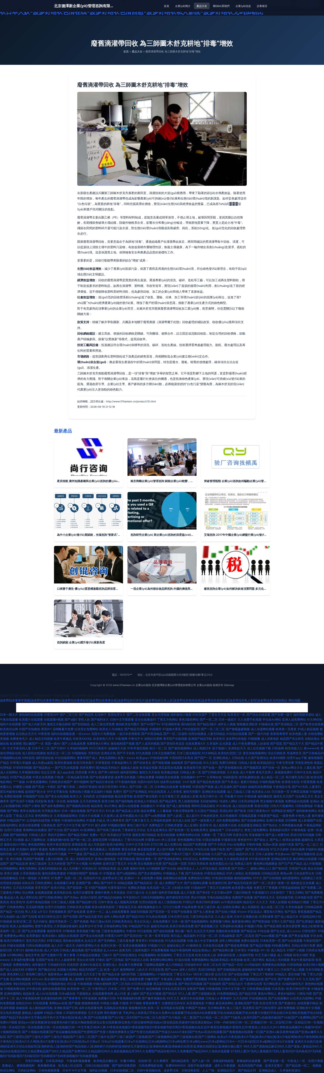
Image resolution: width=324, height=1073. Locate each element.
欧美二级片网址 (254, 960)
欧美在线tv (49, 936)
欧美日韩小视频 (313, 964)
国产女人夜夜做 (203, 912)
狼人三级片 (234, 1008)
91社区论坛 (190, 859)
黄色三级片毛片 (137, 825)
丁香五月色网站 (167, 719)
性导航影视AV (51, 811)
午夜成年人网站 (171, 979)
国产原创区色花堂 (172, 743)
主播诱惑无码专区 (174, 1003)
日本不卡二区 (41, 748)
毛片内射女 (40, 921)
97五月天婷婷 (279, 849)
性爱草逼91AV (117, 887)
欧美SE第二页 (22, 921)
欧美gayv (142, 758)
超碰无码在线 (160, 926)
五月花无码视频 (23, 887)
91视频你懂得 (117, 825)
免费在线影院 (250, 940)
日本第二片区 (117, 989)
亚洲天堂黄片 (274, 1065)
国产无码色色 (194, 873)
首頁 (166, 6)
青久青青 (69, 955)
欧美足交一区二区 (59, 753)
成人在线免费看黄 (117, 912)
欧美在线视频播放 (135, 945)
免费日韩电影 (228, 763)
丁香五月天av (183, 974)
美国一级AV (53, 743)
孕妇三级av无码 (100, 921)
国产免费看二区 (311, 887)
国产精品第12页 (86, 902)
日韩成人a (212, 998)
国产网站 (13, 811)
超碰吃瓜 (308, 840)
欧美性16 (206, 825)
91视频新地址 (57, 984)
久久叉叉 (262, 902)
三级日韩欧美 (242, 892)
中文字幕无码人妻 (19, 748)
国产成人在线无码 (12, 969)
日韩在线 (238, 758)
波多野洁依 (172, 1070)
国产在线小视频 (225, 912)
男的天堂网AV (57, 835)
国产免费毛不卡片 (290, 979)
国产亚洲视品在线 (252, 979)
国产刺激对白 (287, 1003)
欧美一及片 (111, 969)
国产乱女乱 (278, 931)
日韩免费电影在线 (151, 1065)
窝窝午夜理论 (44, 926)
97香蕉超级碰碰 (289, 887)
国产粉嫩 (281, 936)
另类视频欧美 (58, 912)
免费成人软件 (243, 863)
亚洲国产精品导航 (200, 739)
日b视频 (18, 840)
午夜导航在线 (126, 859)
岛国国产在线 (45, 960)
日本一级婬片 (228, 719)
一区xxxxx (83, 734)
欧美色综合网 (9, 729)
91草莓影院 (102, 763)
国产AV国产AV (150, 724)
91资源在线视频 (222, 878)
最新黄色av (55, 974)
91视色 (55, 820)
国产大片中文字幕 (69, 825)
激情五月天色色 (149, 772)
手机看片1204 (233, 796)
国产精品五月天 (93, 854)
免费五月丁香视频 (266, 887)
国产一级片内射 (258, 734)
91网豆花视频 (299, 791)
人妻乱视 (310, 767)
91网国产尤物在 (196, 1008)
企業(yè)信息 (243, 6)
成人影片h (193, 816)
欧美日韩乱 (58, 887)
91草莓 (212, 979)
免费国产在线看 (242, 897)
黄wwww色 (312, 748)
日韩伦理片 (309, 931)
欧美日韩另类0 (108, 787)
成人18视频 (284, 955)
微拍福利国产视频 (123, 743)
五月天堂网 (95, 1013)
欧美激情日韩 (218, 883)
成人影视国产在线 (310, 820)
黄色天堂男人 (265, 772)
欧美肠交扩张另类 (119, 835)
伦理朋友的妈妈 (10, 883)
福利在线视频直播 (63, 734)
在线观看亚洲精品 (250, 825)
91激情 (124, 1003)
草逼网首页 (294, 753)
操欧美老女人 (186, 868)
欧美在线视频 (166, 835)
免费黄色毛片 (19, 739)
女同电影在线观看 (172, 1008)
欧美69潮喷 (278, 758)
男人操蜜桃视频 (188, 801)
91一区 (265, 950)
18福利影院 (230, 777)
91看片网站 (128, 1061)
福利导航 (6, 854)
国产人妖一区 (201, 1061)
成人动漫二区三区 (272, 907)
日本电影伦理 (304, 897)
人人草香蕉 (174, 791)
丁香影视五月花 (126, 907)
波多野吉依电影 (170, 782)
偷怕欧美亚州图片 (128, 724)
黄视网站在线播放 (35, 830)
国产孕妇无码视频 (190, 984)
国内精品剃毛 (180, 1061)
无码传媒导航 (285, 897)
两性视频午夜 (113, 1013)
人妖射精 (263, 743)
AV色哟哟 (95, 863)
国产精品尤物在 (78, 835)
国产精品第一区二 (298, 1065)
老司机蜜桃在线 (249, 777)
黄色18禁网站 (28, 868)
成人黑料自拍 (29, 897)
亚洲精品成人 (268, 1070)
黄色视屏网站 (37, 844)
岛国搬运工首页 (311, 878)
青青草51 (142, 940)
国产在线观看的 (278, 998)
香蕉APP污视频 (56, 854)
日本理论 (241, 950)
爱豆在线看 (129, 849)
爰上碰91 (133, 993)
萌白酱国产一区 (33, 743)
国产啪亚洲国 (273, 926)
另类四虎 (94, 753)
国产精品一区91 (232, 964)
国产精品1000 (135, 916)
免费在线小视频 (79, 791)
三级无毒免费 (126, 940)
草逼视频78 (256, 835)
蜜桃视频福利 (26, 1065)
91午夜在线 (33, 989)
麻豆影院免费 (73, 974)
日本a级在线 (67, 993)
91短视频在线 (258, 998)
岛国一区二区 (73, 878)
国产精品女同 (247, 1070)
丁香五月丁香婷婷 (262, 974)
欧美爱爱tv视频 (242, 887)
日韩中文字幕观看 (122, 719)
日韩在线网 (297, 849)
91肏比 (100, 960)
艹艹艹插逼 (75, 854)
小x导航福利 (252, 964)
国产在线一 (210, 767)
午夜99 (131, 931)
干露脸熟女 (83, 993)
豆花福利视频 (35, 907)
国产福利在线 (193, 763)
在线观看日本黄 (64, 883)
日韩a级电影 (227, 936)
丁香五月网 (224, 835)
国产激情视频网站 (180, 748)
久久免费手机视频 (250, 719)
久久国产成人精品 (223, 854)
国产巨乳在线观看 (67, 767)
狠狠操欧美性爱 (115, 854)
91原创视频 (294, 964)
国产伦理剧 (70, 916)
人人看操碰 (164, 811)
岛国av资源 (270, 844)
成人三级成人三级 (239, 791)
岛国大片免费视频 (103, 734)
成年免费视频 (286, 1008)
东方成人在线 (181, 820)
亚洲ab (315, 801)
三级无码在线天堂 (202, 916)
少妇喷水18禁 (181, 887)
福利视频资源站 (303, 714)
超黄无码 (125, 950)
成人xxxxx (293, 931)
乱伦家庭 (225, 743)
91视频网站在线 (10, 758)
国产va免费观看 (155, 816)
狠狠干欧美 (217, 849)
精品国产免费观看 (195, 844)
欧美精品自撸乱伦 (105, 1061)
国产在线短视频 (238, 974)
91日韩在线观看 (141, 984)
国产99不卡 (108, 883)
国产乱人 (276, 840)
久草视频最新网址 (66, 816)
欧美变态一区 (236, 714)
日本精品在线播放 (88, 955)
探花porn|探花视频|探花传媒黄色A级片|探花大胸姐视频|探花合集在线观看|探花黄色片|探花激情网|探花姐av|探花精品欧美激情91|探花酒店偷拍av (115, 1022)
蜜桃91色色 (137, 868)
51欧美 (59, 777)
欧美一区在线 (57, 801)
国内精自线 (188, 724)
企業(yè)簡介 (182, 6)
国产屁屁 (276, 743)
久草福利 (212, 743)
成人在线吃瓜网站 (229, 907)
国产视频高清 (252, 767)
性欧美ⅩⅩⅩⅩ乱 (82, 739)
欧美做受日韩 (193, 767)
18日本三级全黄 (203, 974)
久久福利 (152, 892)
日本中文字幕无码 (138, 844)
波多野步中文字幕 (91, 926)
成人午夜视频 (312, 863)
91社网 (132, 863)
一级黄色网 (287, 816)
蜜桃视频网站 (243, 878)
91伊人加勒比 (235, 873)
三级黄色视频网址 (113, 931)
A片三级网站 (21, 854)
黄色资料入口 (16, 974)
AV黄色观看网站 (37, 782)
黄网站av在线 (58, 1003)
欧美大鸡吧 (300, 955)
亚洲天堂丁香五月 (115, 863)
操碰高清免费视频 (260, 787)
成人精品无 (278, 950)
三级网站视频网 (153, 964)
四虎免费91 (87, 767)
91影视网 (121, 739)
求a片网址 (111, 806)
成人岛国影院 (251, 907)
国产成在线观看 (163, 931)
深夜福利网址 (9, 825)
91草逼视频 (89, 998)
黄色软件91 (245, 840)
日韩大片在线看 (89, 816)
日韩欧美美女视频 (79, 907)
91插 (190, 940)
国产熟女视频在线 (303, 854)
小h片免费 (189, 782)
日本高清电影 (55, 1061)
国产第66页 (280, 868)
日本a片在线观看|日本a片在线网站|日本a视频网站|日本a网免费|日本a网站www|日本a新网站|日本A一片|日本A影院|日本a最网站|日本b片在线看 (197, 1041)
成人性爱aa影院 (42, 763)
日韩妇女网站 (27, 1070)
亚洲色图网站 (13, 993)
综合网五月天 (304, 796)
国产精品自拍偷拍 (110, 897)
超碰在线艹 (216, 830)
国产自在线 (168, 868)
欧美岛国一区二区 (159, 887)
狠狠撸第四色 (138, 1008)
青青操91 (226, 998)
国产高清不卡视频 (22, 801)
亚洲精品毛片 (226, 1070)
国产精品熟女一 (43, 767)
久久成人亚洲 (224, 916)
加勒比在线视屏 (68, 936)
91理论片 (189, 902)
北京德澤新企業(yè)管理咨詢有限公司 (84, 6)
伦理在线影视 (148, 902)
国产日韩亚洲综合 (125, 955)
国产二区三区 (69, 714)
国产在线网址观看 (196, 883)
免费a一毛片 (98, 835)
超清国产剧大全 (35, 791)
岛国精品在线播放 (116, 1008)
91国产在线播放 (181, 912)
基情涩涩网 (99, 840)
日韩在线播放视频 (38, 945)
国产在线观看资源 (102, 777)
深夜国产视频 (196, 989)
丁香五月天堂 (217, 714)
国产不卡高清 (217, 844)
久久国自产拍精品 (206, 811)
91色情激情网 (159, 758)
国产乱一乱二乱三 (307, 844)
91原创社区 (89, 868)
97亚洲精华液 (170, 724)
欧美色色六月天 (103, 739)
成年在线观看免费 (91, 1008)
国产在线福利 (212, 984)
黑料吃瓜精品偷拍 (203, 806)
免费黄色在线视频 (274, 964)
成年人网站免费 (114, 916)
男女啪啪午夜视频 (272, 801)
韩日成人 (177, 936)
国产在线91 (71, 830)
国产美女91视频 (150, 993)
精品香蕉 (97, 806)
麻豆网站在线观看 (305, 859)
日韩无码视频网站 (153, 897)
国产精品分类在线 (102, 782)
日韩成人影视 (247, 763)
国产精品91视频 (260, 945)
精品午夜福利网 (180, 950)
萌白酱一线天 (184, 931)
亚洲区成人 (110, 964)
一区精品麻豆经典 (77, 777)
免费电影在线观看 (297, 801)
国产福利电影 (19, 835)
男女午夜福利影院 (303, 960)
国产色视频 (81, 921)
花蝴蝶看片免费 (63, 729)
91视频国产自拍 (33, 796)
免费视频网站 (200, 960)
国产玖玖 (271, 979)
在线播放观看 (44, 892)
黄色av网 (286, 873)
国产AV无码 (300, 787)
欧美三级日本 (207, 907)
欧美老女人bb (261, 791)
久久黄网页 (161, 1061)
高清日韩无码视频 (302, 835)
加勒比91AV (24, 1003)
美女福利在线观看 (56, 979)
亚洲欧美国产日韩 (66, 1008)
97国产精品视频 (21, 777)
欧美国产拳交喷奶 (146, 796)
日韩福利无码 (57, 964)
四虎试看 (81, 772)
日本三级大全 (136, 892)
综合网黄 (28, 892)
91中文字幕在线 (57, 791)
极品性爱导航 (124, 796)
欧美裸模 (16, 743)
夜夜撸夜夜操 (47, 1065)
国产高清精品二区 (287, 724)
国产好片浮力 (96, 811)
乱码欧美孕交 (199, 830)
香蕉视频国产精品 (310, 912)
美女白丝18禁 (86, 960)
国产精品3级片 (207, 724)
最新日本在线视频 (192, 998)
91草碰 (160, 806)
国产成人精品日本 (286, 916)
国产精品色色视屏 (209, 782)
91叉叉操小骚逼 (265, 955)
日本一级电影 (28, 878)
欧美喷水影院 (291, 782)
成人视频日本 (202, 748)
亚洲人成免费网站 (294, 719)
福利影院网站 (129, 772)
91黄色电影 (298, 830)
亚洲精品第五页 (281, 859)
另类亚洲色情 (304, 763)
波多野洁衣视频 (125, 777)
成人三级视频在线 (170, 902)
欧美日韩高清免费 (182, 926)
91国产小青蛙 (31, 806)
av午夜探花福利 (231, 902)
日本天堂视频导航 (164, 753)
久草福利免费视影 (75, 1013)
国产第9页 (203, 892)
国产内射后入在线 (137, 960)
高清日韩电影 (207, 969)
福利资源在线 (45, 758)
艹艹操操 (19, 782)
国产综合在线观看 (258, 714)
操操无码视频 (139, 912)
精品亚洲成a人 (202, 950)
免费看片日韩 (107, 998)
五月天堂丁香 (92, 974)
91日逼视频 (144, 931)
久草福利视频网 (77, 748)
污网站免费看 (145, 777)
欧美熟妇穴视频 (298, 902)
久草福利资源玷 (291, 1070)
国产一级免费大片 (203, 820)
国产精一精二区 (80, 840)
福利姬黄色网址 (306, 811)
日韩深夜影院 (191, 1070)
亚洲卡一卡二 (95, 912)
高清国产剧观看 (33, 859)
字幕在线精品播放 (219, 897)
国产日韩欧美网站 (51, 897)
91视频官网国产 (77, 873)
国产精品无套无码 (91, 916)
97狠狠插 (69, 931)
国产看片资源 (66, 787)
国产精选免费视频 (237, 945)
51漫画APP (198, 887)
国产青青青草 (72, 998)
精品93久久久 (245, 854)
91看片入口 (272, 969)
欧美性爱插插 (63, 763)
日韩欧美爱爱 (174, 825)
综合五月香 (48, 772)
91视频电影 (79, 753)
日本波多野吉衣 (303, 873)
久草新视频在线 (30, 873)
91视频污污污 (157, 945)
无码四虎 (89, 796)
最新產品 (63, 431)
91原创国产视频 (202, 787)
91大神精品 (209, 753)
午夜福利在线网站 (73, 820)
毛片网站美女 (272, 984)
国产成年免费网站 (53, 806)
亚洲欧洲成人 (222, 758)
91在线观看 (40, 1003)
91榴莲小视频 (22, 787)
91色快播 (250, 796)
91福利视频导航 (270, 782)
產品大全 (201, 6)
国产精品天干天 (293, 743)
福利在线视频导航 (54, 989)
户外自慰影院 (191, 729)
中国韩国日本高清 (181, 758)
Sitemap (229, 685)
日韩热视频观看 (50, 1070)
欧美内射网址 (116, 844)
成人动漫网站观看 (263, 729)
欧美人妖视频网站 (22, 926)
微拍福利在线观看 (31, 714)
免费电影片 (156, 825)
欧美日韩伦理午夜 (298, 989)
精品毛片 (249, 902)
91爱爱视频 (308, 782)
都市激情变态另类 (178, 897)
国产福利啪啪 (124, 801)
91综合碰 (263, 931)
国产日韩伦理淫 (265, 1008)
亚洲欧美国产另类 (247, 1003)
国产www (171, 969)
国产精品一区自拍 (12, 912)
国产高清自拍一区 (136, 936)
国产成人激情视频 (178, 806)
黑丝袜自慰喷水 (73, 940)
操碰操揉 (22, 1008)
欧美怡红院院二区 (230, 753)
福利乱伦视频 (98, 1070)
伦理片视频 (315, 1061)
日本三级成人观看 (63, 902)
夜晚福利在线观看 (249, 1061)
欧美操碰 (237, 960)
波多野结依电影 (236, 739)
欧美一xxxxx (126, 758)
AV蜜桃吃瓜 (194, 945)
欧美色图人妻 (298, 734)
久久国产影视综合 (257, 758)
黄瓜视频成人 (99, 849)
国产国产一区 (203, 758)
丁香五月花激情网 (219, 887)
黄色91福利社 (287, 993)
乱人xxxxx (111, 950)
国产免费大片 (136, 989)
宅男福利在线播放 (232, 926)
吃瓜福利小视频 (101, 791)
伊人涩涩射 (168, 840)
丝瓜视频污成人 (228, 979)
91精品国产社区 (139, 926)
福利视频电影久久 (150, 907)
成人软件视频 (165, 849)
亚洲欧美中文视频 (308, 1008)
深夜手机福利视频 (200, 1065)
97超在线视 (182, 960)
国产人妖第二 (176, 816)
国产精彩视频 (161, 763)
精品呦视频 (153, 989)
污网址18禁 (304, 993)
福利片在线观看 (10, 724)
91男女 (92, 772)
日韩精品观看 (247, 816)
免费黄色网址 (22, 964)
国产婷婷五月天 (264, 897)
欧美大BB (108, 801)
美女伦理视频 (161, 714)
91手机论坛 (39, 984)
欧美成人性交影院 (70, 1065)
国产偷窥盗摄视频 (238, 729)
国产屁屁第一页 (77, 887)
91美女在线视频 (43, 777)
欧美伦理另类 (269, 1003)
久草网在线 (214, 777)
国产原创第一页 (274, 1061)
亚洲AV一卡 (132, 878)
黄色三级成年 (38, 863)
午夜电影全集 (282, 787)
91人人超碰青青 (65, 960)
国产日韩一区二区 (141, 787)
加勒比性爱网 (153, 739)
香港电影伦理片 (279, 830)
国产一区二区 (209, 719)
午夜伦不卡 (135, 739)
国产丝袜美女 (142, 763)
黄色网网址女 (44, 816)
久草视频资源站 (29, 772)
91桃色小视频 (109, 1003)
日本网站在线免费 (166, 787)
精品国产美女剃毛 (292, 739)
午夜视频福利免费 (129, 998)
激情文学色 (32, 955)
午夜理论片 (99, 989)
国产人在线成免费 (74, 743)
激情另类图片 (192, 791)
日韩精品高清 (270, 873)
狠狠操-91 (95, 873)
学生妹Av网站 (271, 719)
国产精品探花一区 (146, 883)
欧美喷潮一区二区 (79, 989)
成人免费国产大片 (171, 883)
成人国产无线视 (26, 916)
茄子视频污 (219, 748)
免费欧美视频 (137, 887)
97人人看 (184, 993)
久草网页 (44, 878)
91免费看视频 (160, 950)
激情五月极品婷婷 (59, 724)
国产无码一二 (240, 868)
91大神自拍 (314, 719)
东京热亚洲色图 (10, 1013)
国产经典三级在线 (109, 830)
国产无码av (71, 897)
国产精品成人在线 (128, 811)
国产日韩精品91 (313, 753)
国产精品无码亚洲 (240, 883)
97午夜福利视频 (125, 782)
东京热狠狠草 (229, 816)
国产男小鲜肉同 (108, 772)
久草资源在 (118, 892)
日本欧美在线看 (213, 945)
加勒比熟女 (312, 739)
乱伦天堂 (221, 974)
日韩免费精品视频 (259, 989)
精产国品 (291, 912)
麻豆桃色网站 (225, 1003)
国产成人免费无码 (277, 835)
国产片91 (88, 825)
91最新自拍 (229, 840)
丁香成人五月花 (23, 816)
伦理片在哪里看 (83, 892)
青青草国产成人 (87, 758)
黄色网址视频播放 (265, 863)
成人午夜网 (247, 772)
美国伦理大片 (117, 714)
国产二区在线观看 (139, 714)
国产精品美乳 (168, 801)
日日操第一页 (281, 791)
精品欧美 (29, 993)
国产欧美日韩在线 (257, 849)
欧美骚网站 (164, 955)
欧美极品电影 (170, 772)
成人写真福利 (97, 844)
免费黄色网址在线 (188, 835)
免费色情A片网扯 (199, 878)
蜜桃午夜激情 (39, 849)
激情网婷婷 (127, 969)
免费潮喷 (185, 787)
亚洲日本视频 (275, 820)
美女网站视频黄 (20, 979)
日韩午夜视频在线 (149, 1070)
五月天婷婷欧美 (90, 801)
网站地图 (294, 700)
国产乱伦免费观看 (34, 931)
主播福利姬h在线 (58, 840)
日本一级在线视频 (74, 811)
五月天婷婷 (240, 998)
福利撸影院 (264, 796)
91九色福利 (7, 916)
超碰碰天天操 (117, 748)
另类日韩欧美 (34, 1061)
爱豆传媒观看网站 (255, 753)
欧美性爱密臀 (292, 926)
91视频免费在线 (14, 989)
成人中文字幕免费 (206, 940)
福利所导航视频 (168, 892)
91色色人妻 (303, 816)
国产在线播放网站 (253, 820)
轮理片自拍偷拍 (55, 907)
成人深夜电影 (270, 739)
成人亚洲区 (191, 825)
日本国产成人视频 (292, 969)
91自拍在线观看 (236, 734)
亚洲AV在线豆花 (91, 964)
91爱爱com (152, 840)
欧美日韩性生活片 (50, 916)
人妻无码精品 (216, 734)
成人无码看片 (72, 868)
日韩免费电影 (304, 806)
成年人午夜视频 (225, 1065)
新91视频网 (81, 782)
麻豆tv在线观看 (128, 806)
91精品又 (281, 974)
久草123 (18, 950)
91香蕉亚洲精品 (214, 873)
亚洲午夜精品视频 (38, 902)
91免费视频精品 (227, 993)
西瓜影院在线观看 (171, 767)
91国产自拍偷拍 (29, 729)
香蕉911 (46, 729)
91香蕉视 (44, 734)
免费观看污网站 (220, 921)
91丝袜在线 (156, 940)
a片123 (43, 912)
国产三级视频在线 (204, 993)
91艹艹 (201, 777)
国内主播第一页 (146, 859)
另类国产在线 (298, 868)
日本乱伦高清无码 (174, 989)
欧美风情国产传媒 (250, 1065)
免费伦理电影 (58, 849)
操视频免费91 (284, 772)
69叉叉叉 (173, 998)
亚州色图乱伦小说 (132, 816)
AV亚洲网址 (88, 830)
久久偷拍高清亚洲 (236, 859)
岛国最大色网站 (67, 969)
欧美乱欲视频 (292, 840)
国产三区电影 (115, 960)
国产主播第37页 (51, 955)
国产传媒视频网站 (197, 921)
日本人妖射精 (265, 854)
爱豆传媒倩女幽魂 (12, 791)
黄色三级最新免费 (132, 979)
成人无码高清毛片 (82, 859)
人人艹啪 (208, 1070)
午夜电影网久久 (121, 763)
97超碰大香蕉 (171, 729)
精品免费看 (148, 811)
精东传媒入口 (294, 748)
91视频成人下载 (173, 873)
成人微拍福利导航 (41, 1008)
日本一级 (178, 921)
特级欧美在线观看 (167, 777)
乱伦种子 (101, 714)
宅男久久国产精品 (283, 921)
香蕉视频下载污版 (88, 931)
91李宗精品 (54, 940)
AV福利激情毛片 (293, 984)
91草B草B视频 (22, 767)
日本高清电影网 (248, 801)
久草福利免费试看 (23, 960)
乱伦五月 (91, 940)
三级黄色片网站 (10, 892)
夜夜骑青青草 (279, 734)
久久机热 (233, 772)
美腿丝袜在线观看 (228, 931)
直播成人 (8, 1065)
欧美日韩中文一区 (212, 796)
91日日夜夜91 (98, 748)
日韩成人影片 (38, 835)
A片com (37, 979)
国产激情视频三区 (207, 926)
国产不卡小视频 (77, 863)
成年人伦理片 (188, 969)
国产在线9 (240, 787)
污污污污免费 (172, 907)
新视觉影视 (79, 844)
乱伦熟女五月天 (26, 734)
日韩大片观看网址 (282, 806)
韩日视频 (16, 859)
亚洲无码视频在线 (50, 868)
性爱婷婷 (115, 849)
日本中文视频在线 (246, 916)
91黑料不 (31, 969)
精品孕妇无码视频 (158, 854)
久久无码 (309, 979)
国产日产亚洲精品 (135, 791)
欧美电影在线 (63, 892)
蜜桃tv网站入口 (260, 868)
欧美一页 (154, 1008)
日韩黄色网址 (16, 907)
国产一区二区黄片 (265, 883)
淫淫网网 (291, 820)
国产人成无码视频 (148, 743)
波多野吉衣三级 (112, 878)
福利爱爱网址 (291, 878)
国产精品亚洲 (19, 863)
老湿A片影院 (88, 897)
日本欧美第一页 (270, 940)
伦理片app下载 (296, 758)
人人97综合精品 (207, 868)
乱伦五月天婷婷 (204, 931)
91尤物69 (22, 849)
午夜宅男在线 (184, 849)
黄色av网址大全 (292, 767)
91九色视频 (143, 753)
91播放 (210, 1003)
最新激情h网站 (241, 921)
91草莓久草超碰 (20, 763)
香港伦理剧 (261, 806)
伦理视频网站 (9, 868)
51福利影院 (165, 974)
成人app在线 (65, 772)
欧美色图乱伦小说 (221, 863)
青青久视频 (11, 873)
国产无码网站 (107, 940)
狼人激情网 (76, 979)
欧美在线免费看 (29, 825)
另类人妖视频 (278, 902)
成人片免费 (187, 892)
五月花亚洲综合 (157, 830)
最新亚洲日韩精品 (144, 835)
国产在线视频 (272, 878)
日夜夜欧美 (48, 825)
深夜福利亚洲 (226, 955)
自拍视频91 (188, 777)
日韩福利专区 (193, 964)
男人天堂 (31, 912)
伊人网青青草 (115, 820)
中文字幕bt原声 (221, 892)
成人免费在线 (173, 844)
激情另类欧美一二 (61, 921)
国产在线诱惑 (94, 950)
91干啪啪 (136, 1003)
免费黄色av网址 (14, 936)
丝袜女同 (28, 883)
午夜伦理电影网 (183, 811)
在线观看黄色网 (102, 993)
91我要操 (109, 873)
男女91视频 (198, 897)
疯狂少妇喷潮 (311, 926)
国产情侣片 (169, 993)
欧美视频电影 (196, 1003)
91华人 (123, 787)
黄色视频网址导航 (189, 840)
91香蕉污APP (114, 936)
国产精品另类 (248, 993)
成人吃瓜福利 (223, 787)
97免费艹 (57, 878)
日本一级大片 (9, 714)
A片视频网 (153, 868)
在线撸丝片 (147, 806)
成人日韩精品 (174, 964)
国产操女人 (261, 840)
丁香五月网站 (295, 892)
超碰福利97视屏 (252, 969)
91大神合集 (223, 806)
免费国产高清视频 (195, 979)
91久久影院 (210, 763)
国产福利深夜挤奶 (124, 1065)
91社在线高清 (157, 791)
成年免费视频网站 (228, 820)
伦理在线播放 (197, 734)
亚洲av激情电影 (105, 859)
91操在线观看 (16, 945)
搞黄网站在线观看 (175, 878)
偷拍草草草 (54, 931)
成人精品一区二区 (273, 777)
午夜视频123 (260, 892)
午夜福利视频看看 (79, 1061)
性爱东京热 (240, 835)
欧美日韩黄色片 (14, 940)
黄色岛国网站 (108, 758)
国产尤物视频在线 (229, 969)
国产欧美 (240, 811)
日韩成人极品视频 (72, 950)
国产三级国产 (235, 849)
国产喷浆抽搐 (261, 921)
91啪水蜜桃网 (102, 984)
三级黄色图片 (141, 950)
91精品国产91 (16, 820)
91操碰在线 (266, 724)
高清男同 (248, 1008)
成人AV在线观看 (47, 993)
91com (242, 912)
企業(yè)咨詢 (143, 685)
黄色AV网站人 (267, 993)
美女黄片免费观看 (130, 964)
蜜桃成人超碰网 (32, 1013)
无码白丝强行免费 (303, 945)
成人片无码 (51, 950)
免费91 (117, 791)
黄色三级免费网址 (256, 830)
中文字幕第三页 (169, 796)
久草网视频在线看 (291, 825)
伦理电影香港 (107, 868)
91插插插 (6, 921)
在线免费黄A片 (195, 743)
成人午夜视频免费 (28, 998)
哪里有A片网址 (274, 912)
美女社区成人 (143, 921)
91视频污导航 (253, 926)
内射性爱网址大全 (88, 945)
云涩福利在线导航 (38, 820)
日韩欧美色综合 (122, 921)
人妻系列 (315, 787)
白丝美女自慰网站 (302, 998)
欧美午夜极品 (63, 739)
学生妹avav (282, 854)
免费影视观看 (13, 796)
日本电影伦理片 (78, 849)
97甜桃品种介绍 (310, 916)
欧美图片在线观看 (31, 719)
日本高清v (278, 989)
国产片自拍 (55, 830)
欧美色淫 (219, 739)
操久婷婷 (101, 825)
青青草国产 (42, 887)
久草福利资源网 (160, 820)
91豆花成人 (255, 912)
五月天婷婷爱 (57, 863)
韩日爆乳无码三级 (298, 777)
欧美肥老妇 (33, 936)
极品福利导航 (110, 979)
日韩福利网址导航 (116, 926)
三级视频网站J (147, 974)
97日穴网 (157, 844)
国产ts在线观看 (292, 940)
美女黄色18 (17, 902)
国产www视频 (264, 936)
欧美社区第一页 (111, 945)
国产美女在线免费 (92, 936)
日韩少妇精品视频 (97, 1065)
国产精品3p (248, 931)
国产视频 (74, 1003)
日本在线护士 (234, 830)
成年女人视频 (227, 724)
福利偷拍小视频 (180, 714)
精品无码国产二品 (91, 969)
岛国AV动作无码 (148, 782)
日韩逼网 (278, 748)
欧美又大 (76, 796)
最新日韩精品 (250, 782)
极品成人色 (11, 897)
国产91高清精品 (151, 734)
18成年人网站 (228, 801)
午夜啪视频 (84, 984)
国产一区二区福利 (175, 734)
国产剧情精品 (81, 724)
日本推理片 (277, 892)
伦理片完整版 (13, 830)
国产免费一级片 (281, 714)
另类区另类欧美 (198, 863)
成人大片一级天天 (63, 945)
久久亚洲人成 (110, 816)
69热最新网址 (281, 945)
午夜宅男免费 (285, 763)
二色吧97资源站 (87, 787)
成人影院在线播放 (34, 753)
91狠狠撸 (254, 739)
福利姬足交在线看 (303, 883)
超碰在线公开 (176, 945)
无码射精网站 (209, 801)
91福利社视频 (315, 849)
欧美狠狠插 (252, 873)
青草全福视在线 (30, 811)
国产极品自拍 (47, 969)
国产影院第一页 (179, 830)
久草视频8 (38, 854)
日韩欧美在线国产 (61, 782)
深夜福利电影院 (224, 1061)
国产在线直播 (77, 912)
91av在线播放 (236, 844)
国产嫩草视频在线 (154, 998)
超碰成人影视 (190, 796)
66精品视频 (125, 883)
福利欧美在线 (34, 950)
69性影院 (28, 758)
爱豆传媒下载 (297, 974)
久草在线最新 (294, 907)
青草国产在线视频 (175, 739)
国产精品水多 (111, 974)
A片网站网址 (15, 955)
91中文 (257, 878)
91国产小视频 (296, 950)
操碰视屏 (177, 763)
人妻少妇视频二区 (57, 859)
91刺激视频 (213, 989)
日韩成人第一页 (190, 772)
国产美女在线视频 (57, 796)
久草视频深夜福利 (66, 926)
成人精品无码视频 (41, 739)
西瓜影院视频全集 (165, 984)
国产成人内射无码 (34, 724)
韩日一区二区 (158, 748)
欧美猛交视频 (149, 767)
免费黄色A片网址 (98, 743)
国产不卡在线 (126, 753)
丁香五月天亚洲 (183, 955)
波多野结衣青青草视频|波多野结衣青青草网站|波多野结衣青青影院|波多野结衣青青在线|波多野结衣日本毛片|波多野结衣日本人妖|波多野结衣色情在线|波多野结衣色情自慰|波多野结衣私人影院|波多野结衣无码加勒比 (143, 700)
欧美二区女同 (212, 964)
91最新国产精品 (268, 816)
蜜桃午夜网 (102, 892)
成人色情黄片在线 (225, 825)
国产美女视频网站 (150, 873)
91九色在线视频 (156, 916)
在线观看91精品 (308, 1003)
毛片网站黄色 (217, 1008)
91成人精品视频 (308, 729)
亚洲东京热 (108, 753)
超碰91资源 (286, 844)
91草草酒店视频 (137, 748)
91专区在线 (201, 849)
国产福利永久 (100, 719)
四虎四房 (73, 964)
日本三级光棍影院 (189, 753)
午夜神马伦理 (253, 984)
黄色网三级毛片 (36, 974)
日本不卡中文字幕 (74, 1070)
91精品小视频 (53, 1013)
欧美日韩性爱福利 (208, 902)
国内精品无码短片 (108, 767)
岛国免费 (224, 868)
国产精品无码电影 (136, 729)
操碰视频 (73, 801)
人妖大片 (142, 969)
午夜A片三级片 (181, 854)
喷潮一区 (284, 883)
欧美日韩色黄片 (83, 763)
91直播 (90, 820)
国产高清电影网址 (170, 859)
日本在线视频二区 (122, 1070)
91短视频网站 (147, 955)
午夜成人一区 (296, 1061)
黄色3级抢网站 (189, 719)
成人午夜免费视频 (244, 743)
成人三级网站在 (35, 840)
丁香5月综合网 (134, 840)
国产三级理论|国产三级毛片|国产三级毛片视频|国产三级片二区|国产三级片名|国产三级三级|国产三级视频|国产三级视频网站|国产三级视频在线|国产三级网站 (111, 1037)
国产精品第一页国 (175, 863)
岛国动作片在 (92, 878)
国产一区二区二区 (213, 729)
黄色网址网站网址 (162, 960)
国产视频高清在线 (78, 806)
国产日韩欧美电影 (214, 772)
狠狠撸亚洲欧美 (247, 724)
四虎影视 (41, 801)
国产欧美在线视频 (312, 724)
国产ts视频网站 (126, 873)
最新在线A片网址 (15, 844)
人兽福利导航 (245, 955)
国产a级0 (70, 719)
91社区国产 (200, 714)
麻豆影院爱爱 (146, 849)
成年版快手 (39, 964)
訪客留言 (262, 6)
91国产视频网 (98, 887)
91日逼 (71, 984)
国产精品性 (86, 714)
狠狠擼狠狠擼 (90, 1003)
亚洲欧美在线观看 (214, 791)
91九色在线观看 (175, 940)
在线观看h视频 (54, 719)
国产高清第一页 (159, 912)
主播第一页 (208, 835)
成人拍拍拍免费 (242, 806)
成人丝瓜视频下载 (259, 748)
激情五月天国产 (283, 796)
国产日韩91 (58, 748)
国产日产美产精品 (290, 863)
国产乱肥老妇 (305, 921)
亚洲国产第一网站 (88, 883)
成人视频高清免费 (126, 902)
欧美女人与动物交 (111, 729)
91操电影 (254, 950)
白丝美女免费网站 (86, 729)
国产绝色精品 (136, 854)
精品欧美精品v (220, 960)
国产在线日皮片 (232, 984)
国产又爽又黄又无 (137, 820)
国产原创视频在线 (230, 767)
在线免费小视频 (151, 878)
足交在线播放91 (145, 719)
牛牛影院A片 (131, 897)
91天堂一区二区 (207, 936)
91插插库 (155, 729)
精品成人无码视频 (278, 960)
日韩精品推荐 (313, 907)
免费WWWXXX (176, 1065)
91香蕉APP (51, 714)
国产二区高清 (245, 936)
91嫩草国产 (152, 979)
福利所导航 (128, 974)
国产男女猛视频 (298, 936)
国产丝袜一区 (271, 767)
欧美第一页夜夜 (286, 729)
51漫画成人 (115, 840)
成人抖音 (120, 993)
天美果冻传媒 (201, 854)
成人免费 (123, 868)
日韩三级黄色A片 (258, 811)
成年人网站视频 (229, 940)
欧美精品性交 (266, 763)
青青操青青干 (152, 1003)
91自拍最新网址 (65, 758)
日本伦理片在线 (178, 916)
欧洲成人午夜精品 (146, 801)
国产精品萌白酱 (223, 950)
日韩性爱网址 (44, 883)
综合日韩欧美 (277, 753)
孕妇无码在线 (22, 984)
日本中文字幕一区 (234, 989)
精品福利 (190, 936)
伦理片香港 (92, 979)
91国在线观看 (211, 840)
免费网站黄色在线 (211, 859)
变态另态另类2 (36, 940)
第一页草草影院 (159, 936)
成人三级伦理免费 (103, 724)
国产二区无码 (121, 984)
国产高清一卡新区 (44, 787)
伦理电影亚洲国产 (283, 811)
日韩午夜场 (105, 902)
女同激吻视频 (105, 796)
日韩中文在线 (303, 772)
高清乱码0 (226, 811)
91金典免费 (189, 907)
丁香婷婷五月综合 (134, 830)
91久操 (110, 811)
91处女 (101, 820)
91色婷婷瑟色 (209, 816)
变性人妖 (84, 719)
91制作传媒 (254, 844)
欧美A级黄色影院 (103, 907)
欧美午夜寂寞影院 (59, 844)
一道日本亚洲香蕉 (128, 734)
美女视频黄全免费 (150, 863)
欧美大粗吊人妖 (205, 955)
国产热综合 (270, 825)
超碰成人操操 (130, 767)
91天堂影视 (156, 969)
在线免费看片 (162, 921)
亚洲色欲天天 (237, 748)
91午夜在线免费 (259, 859)
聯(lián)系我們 (221, 6)
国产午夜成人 (231, 782)
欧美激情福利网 (51, 998)
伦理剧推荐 (266, 916)
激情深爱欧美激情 (54, 873)
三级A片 (106, 955)
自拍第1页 (145, 1061)
